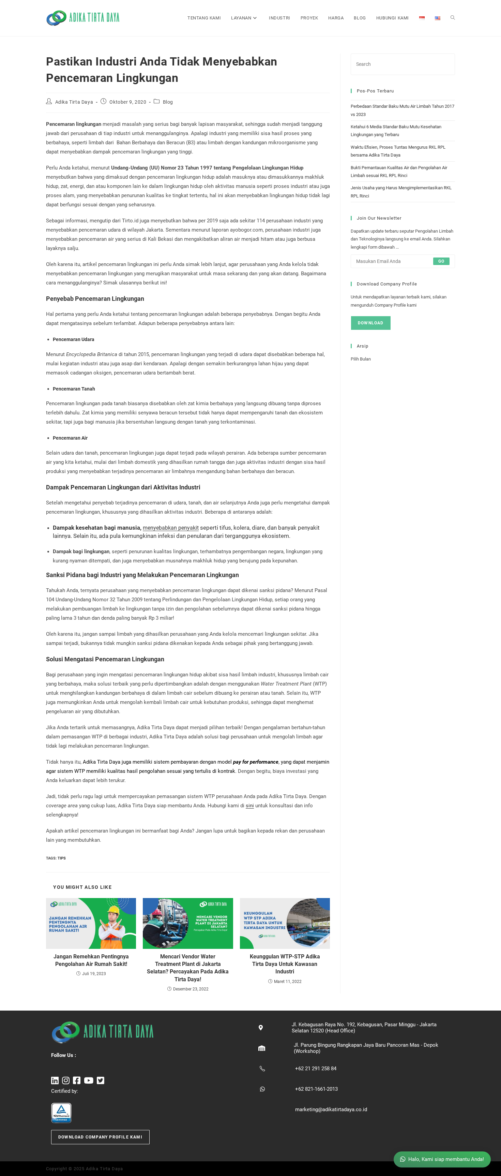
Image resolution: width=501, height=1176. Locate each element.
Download (371, 323)
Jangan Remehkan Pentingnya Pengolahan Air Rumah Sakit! (91, 960)
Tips (62, 858)
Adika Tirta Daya (74, 102)
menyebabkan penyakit (171, 528)
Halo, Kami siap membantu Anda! (446, 1159)
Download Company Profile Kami (100, 1137)
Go (441, 261)
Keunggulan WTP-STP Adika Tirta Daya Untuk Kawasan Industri (285, 964)
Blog (168, 102)
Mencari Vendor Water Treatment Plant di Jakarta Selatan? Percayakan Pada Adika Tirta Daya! (188, 968)
